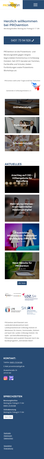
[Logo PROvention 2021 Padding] (15, 4)
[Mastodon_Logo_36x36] (11, 378)
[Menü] (34, 4)
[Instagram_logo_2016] (5, 378)
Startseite (7, 433)
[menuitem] (34, 4)
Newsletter (8, 446)
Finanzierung (8, 448)
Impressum (8, 436)
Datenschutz (8, 438)
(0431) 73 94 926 (16, 362)
